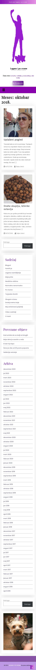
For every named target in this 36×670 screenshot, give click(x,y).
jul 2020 (6, 450)
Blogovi (8, 265)
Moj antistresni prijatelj (14, 307)
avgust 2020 (8, 446)
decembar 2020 (9, 437)
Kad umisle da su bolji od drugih (15, 335)
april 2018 (6, 514)
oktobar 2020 (8, 442)
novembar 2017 (9, 535)
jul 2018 (6, 501)
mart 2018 (7, 518)
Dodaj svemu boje (12, 303)
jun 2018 (6, 506)
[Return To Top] (32, 667)
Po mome (9, 290)
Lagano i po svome (18, 68)
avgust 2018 (7, 497)
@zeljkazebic (18, 83)
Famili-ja (8, 268)
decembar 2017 (9, 531)
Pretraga (6, 242)
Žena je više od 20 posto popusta (16, 348)
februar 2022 (8, 412)
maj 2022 (6, 407)
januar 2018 (7, 527)
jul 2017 (6, 553)
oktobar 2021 (8, 425)
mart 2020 (7, 454)
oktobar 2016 (8, 582)
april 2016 (6, 591)
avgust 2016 (7, 587)
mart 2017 (7, 570)
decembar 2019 (9, 467)
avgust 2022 (8, 395)
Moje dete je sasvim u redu (13, 339)
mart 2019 (7, 480)
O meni (8, 316)
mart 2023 (7, 378)
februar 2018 (8, 523)
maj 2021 (6, 433)
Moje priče (9, 277)
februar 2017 (8, 574)
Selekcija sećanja (10, 352)
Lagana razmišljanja (13, 273)
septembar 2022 (9, 390)
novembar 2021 (9, 420)
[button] (3, 90)
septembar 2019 (9, 476)
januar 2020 (7, 463)
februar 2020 (8, 459)
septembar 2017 (9, 544)
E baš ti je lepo (8, 344)
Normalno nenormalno (13, 286)
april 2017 (6, 565)
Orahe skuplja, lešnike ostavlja (17, 207)
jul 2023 (6, 373)
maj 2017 (6, 561)
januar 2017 (7, 578)
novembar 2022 (9, 382)
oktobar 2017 (8, 540)
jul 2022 (6, 399)
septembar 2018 (9, 493)
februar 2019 (8, 484)
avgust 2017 (7, 548)
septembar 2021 (9, 429)
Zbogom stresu (11, 299)
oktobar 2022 (8, 386)
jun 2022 (6, 403)
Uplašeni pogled (13, 139)
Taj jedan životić (11, 294)
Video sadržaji (10, 312)
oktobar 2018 (8, 489)
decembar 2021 (9, 416)
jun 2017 (6, 557)
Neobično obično (11, 281)
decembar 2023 (9, 369)
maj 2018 (6, 510)
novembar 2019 (9, 471)
